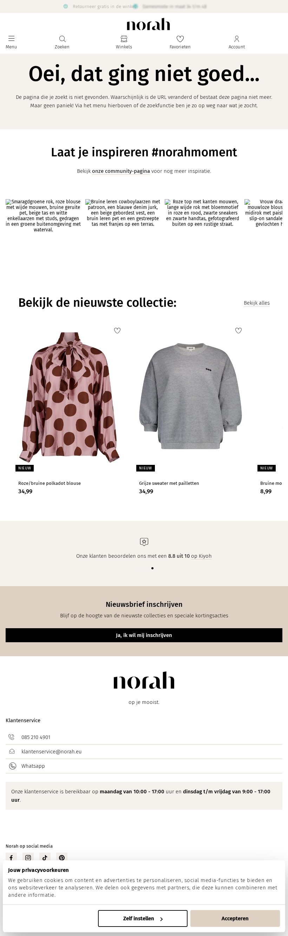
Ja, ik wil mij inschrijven (144, 635)
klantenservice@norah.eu (51, 751)
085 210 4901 (35, 737)
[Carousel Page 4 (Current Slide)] (152, 568)
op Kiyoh (201, 556)
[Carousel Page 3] (147, 568)
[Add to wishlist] (117, 330)
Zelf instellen (138, 918)
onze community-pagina (121, 171)
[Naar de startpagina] (148, 24)
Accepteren (235, 918)
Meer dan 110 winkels (214, 6)
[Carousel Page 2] (141, 568)
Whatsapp (33, 766)
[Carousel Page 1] (136, 568)
